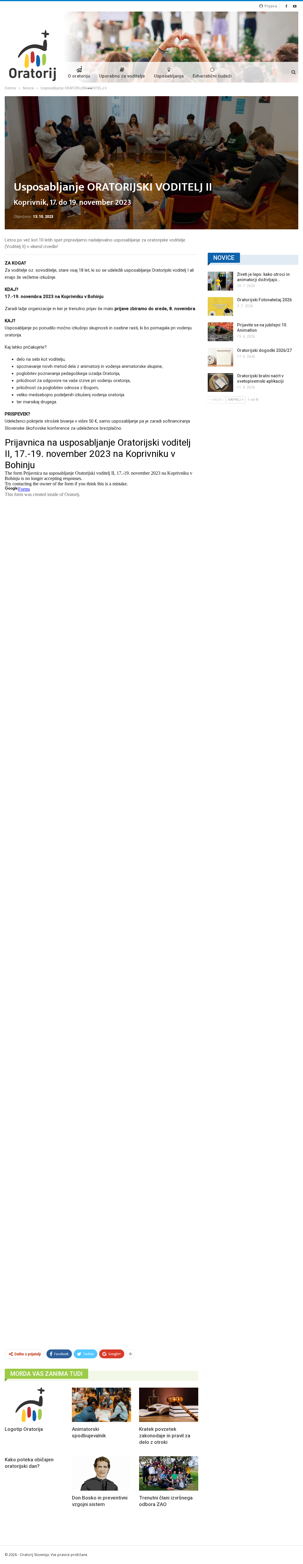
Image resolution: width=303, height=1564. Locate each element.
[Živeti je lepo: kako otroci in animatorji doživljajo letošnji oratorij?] (220, 281)
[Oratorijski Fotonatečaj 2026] (220, 306)
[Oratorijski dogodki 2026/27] (220, 357)
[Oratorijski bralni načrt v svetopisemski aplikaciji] (220, 382)
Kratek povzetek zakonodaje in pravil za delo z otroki (164, 1435)
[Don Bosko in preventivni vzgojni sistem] (101, 1473)
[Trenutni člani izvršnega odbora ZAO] (168, 1473)
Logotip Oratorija (24, 1429)
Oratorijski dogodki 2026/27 (264, 350)
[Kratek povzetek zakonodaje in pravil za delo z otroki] (168, 1405)
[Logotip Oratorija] (34, 1405)
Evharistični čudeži (212, 76)
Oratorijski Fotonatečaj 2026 (264, 299)
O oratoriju (79, 76)
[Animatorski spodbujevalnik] (101, 1405)
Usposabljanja (169, 76)
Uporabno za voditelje (122, 76)
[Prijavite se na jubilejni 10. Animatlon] (220, 331)
